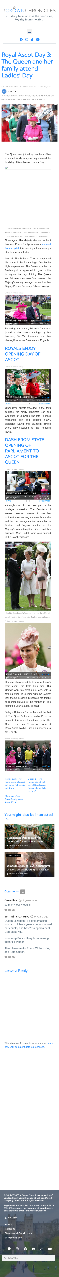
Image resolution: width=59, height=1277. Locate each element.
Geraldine (11, 900)
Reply (11, 909)
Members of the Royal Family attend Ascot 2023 (14, 799)
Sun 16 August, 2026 (18, 846)
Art (9, 827)
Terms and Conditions (18, 1233)
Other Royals (11, 96)
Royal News (24, 96)
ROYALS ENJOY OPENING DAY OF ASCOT (23, 354)
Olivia (13, 91)
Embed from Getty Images (14, 292)
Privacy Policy (13, 1237)
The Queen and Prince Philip (30, 99)
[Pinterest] (25, 1249)
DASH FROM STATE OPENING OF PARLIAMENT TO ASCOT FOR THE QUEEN (24, 451)
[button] (29, 31)
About (9, 1224)
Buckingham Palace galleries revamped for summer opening (25, 839)
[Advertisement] (29, 1090)
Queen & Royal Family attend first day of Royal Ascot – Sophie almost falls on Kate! (37, 785)
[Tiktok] (32, 39)
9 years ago (30, 900)
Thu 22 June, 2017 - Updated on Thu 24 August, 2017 (27, 87)
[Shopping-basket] (34, 1249)
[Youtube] (38, 39)
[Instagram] (26, 39)
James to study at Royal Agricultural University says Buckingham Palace (28, 867)
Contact (10, 1228)
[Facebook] (21, 39)
